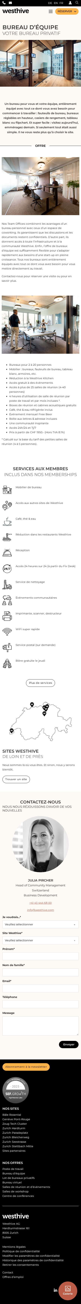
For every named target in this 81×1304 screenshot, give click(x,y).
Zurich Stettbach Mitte (17, 1146)
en (56, 3)
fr (61, 3)
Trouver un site (16, 779)
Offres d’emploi (13, 1277)
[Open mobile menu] (51, 11)
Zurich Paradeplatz (15, 1132)
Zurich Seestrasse (14, 1141)
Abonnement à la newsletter (26, 1066)
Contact (7, 1272)
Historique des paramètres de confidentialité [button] (33, 1260)
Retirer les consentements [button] (20, 1264)
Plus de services (40, 683)
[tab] (35, 82)
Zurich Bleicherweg (15, 1137)
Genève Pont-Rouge (16, 1119)
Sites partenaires (13, 1150)
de (50, 3)
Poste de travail (12, 1169)
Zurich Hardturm (13, 1128)
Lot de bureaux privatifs (18, 1178)
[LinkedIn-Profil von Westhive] (55, 1290)
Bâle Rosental (11, 1114)
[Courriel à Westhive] (12, 3)
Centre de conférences (18, 1196)
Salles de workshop (15, 1191)
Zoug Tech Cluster (14, 1123)
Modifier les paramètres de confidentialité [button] (31, 1255)
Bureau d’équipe (13, 1173)
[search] (75, 3)
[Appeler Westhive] (5, 3)
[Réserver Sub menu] (75, 11)
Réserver (65, 11)
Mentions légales (14, 1246)
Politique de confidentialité (21, 1251)
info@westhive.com (40, 910)
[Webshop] (69, 3)
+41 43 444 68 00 (40, 903)
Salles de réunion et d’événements (26, 1187)
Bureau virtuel (12, 1182)
